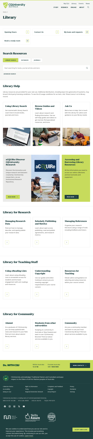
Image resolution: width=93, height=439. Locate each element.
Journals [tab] (37, 60)
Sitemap (72, 392)
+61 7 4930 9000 (53, 367)
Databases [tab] (25, 60)
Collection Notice (8, 386)
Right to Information (31, 386)
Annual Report (52, 392)
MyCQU (66, 3)
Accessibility (6, 389)
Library (73, 3)
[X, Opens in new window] (19, 406)
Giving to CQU (7, 392)
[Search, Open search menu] (88, 7)
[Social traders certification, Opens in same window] (51, 417)
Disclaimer (73, 389)
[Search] (87, 68)
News (88, 3)
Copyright (50, 389)
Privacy (72, 386)
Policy (27, 389)
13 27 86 (35, 367)
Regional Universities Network (34, 392)
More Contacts (78, 365)
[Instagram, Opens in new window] (10, 406)
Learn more (29, 436)
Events (81, 3)
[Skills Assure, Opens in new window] (32, 417)
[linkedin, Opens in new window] (14, 406)
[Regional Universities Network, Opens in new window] (10, 417)
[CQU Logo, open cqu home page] (14, 5)
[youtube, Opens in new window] (24, 406)
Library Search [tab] (10, 60)
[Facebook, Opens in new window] (5, 406)
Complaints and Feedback (55, 386)
